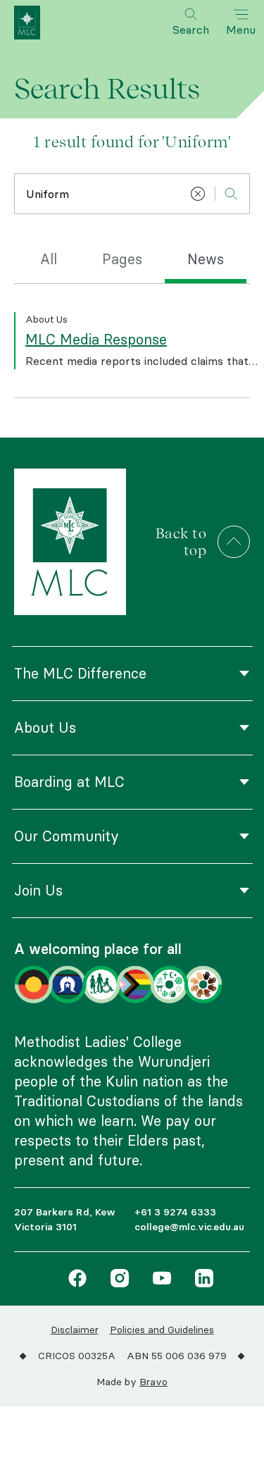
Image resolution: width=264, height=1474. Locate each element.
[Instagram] (116, 1280)
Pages (122, 259)
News (205, 259)
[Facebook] (77, 1280)
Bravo (153, 1381)
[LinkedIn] (200, 1280)
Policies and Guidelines (162, 1329)
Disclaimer (75, 1329)
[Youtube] (158, 1280)
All (48, 259)
